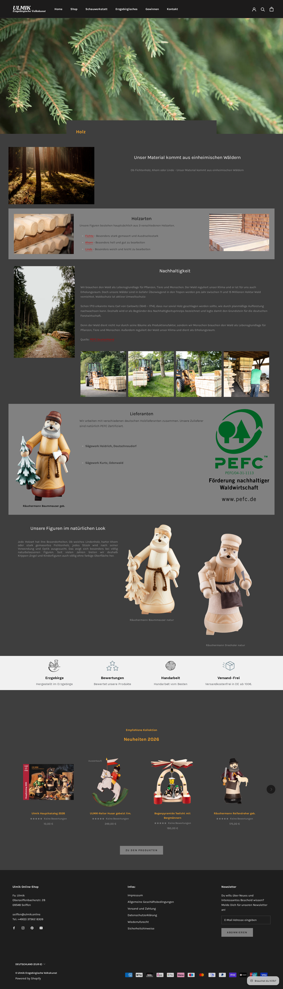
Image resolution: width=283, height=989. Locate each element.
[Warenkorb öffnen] (271, 9)
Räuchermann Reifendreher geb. (234, 813)
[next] (271, 789)
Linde (88, 249)
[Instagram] (23, 927)
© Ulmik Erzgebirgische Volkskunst (36, 972)
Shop (73, 9)
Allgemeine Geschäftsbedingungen (151, 902)
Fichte (89, 236)
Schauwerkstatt (96, 9)
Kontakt (172, 9)
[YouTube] (41, 927)
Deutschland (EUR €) (28, 964)
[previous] (12, 789)
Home (58, 9)
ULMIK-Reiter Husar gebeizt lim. (110, 813)
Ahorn (89, 242)
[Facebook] (14, 927)
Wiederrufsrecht (138, 922)
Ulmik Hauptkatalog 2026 (48, 813)
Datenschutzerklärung (142, 915)
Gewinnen (152, 9)
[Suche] (263, 9)
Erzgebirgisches (126, 9)
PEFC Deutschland (102, 339)
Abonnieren (237, 932)
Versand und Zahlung (142, 908)
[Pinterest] (32, 927)
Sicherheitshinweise (141, 928)
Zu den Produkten (142, 850)
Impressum (135, 895)
